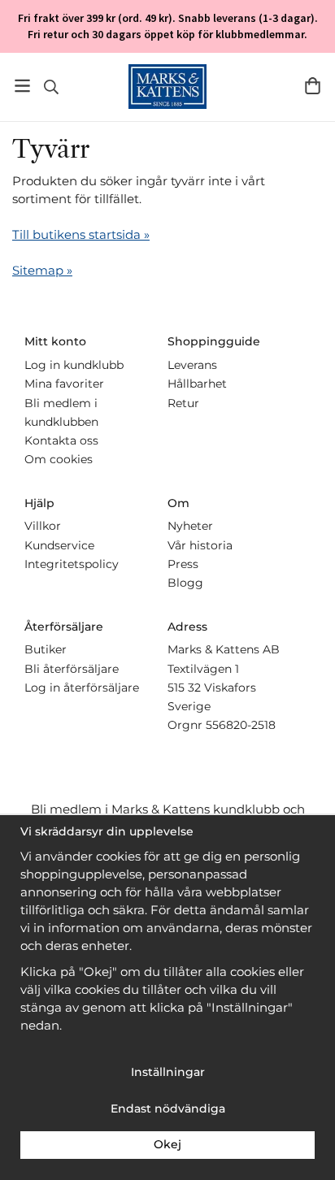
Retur (183, 403)
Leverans (192, 364)
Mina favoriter (64, 383)
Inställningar (168, 1071)
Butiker (45, 649)
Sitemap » (42, 270)
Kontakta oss (61, 440)
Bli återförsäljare (71, 668)
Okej (167, 1144)
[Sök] (51, 87)
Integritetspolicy (71, 563)
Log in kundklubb (74, 364)
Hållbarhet (197, 383)
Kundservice (59, 545)
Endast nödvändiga (168, 1108)
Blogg (185, 582)
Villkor (42, 525)
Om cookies (58, 459)
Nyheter (190, 525)
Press (183, 563)
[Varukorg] (312, 85)
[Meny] (22, 85)
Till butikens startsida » (81, 234)
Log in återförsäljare (81, 687)
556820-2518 (241, 724)
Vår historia (200, 545)
